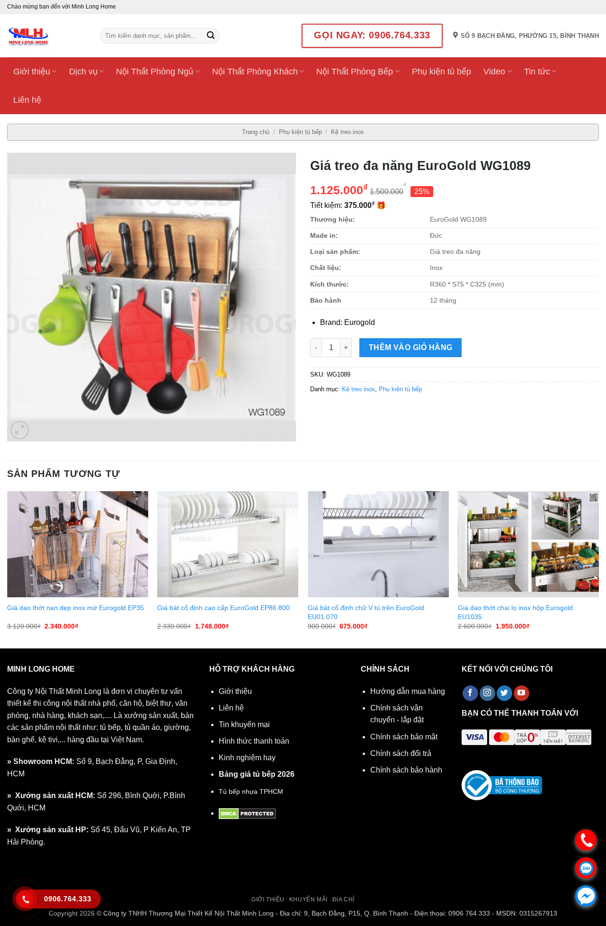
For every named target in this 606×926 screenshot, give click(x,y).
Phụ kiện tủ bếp (441, 71)
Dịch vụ (83, 71)
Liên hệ (27, 100)
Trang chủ (255, 131)
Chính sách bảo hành (406, 770)
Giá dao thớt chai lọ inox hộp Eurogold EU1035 (515, 612)
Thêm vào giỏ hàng (411, 347)
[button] (19, 430)
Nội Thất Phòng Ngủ (154, 71)
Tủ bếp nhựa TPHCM (251, 791)
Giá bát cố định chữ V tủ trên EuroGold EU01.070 (366, 612)
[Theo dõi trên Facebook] (470, 693)
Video (494, 71)
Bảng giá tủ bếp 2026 (256, 774)
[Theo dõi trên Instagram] (487, 693)
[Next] (598, 568)
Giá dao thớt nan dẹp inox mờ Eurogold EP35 (75, 607)
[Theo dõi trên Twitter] (504, 693)
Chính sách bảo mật (403, 737)
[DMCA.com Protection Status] (247, 813)
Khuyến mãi (308, 899)
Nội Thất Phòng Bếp (354, 71)
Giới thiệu (31, 71)
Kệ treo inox (347, 131)
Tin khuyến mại (244, 724)
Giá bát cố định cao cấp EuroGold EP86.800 (223, 607)
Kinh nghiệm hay (247, 758)
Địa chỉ (343, 899)
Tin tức (537, 71)
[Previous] (7, 568)
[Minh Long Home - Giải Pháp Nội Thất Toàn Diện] (46, 35)
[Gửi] (211, 36)
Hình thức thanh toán (254, 741)
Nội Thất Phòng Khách (255, 71)
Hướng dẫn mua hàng (407, 691)
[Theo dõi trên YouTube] (521, 693)
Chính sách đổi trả (400, 753)
